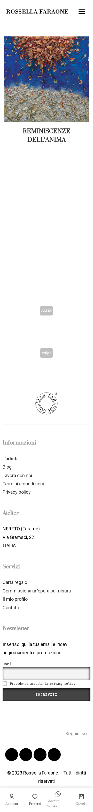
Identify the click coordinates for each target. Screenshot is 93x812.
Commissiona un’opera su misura (37, 590)
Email (7, 664)
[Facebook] (11, 754)
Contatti (11, 607)
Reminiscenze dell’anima (46, 135)
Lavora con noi (17, 475)
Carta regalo (15, 582)
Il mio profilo (15, 599)
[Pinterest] (40, 754)
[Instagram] (54, 754)
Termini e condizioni (23, 483)
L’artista (11, 458)
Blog (7, 467)
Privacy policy (17, 492)
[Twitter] (25, 754)
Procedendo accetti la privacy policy (42, 684)
